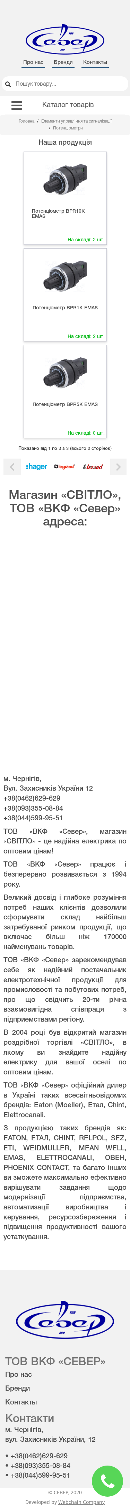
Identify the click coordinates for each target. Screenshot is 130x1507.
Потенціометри (68, 128)
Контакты (95, 62)
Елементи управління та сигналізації (76, 121)
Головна (27, 121)
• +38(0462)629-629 (36, 1456)
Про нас (33, 62)
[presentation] (12, 467)
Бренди (63, 62)
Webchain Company (81, 1502)
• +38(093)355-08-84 (37, 1466)
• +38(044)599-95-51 (37, 1476)
